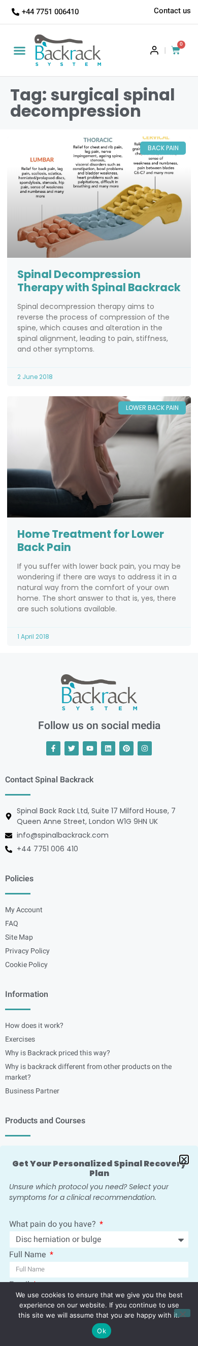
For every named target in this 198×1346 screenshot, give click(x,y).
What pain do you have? (53, 1225)
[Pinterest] (126, 748)
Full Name (28, 1256)
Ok (101, 1331)
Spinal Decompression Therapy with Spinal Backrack (99, 281)
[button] (19, 50)
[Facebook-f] (53, 748)
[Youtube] (90, 748)
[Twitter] (71, 748)
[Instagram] (145, 748)
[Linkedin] (108, 748)
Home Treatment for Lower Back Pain (90, 541)
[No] (182, 1313)
